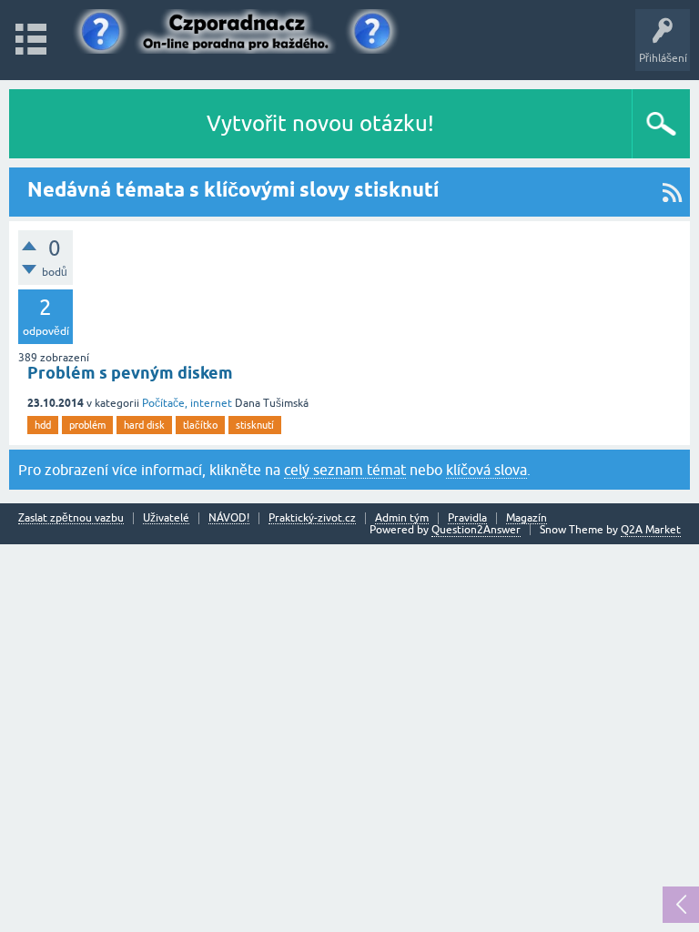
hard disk (144, 425)
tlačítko (200, 425)
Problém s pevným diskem (130, 372)
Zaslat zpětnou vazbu (71, 518)
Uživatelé (166, 518)
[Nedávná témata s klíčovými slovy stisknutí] (672, 192)
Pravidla (467, 518)
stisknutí (255, 425)
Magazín (526, 518)
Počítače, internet (187, 403)
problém (87, 425)
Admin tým (402, 518)
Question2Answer (476, 529)
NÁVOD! (228, 518)
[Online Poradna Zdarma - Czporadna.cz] (241, 31)
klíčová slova (486, 469)
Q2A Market (651, 529)
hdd (43, 425)
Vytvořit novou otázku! (320, 123)
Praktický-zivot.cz (312, 518)
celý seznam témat (345, 469)
